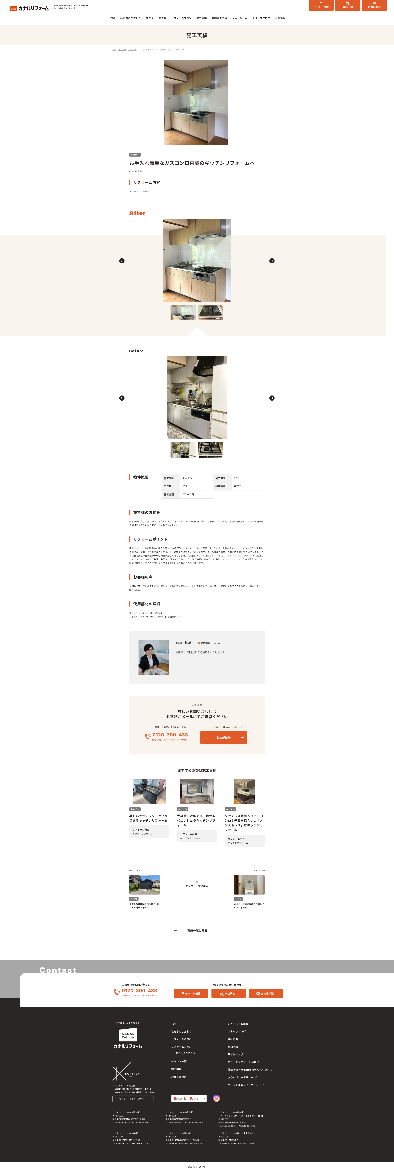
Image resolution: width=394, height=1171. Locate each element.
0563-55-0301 (229, 1125)
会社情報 (280, 18)
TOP (113, 18)
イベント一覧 (179, 1061)
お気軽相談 (374, 7)
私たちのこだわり (130, 18)
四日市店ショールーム (210, 643)
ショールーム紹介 (238, 1024)
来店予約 (348, 7)
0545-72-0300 (229, 1143)
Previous (122, 260)
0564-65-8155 (176, 1122)
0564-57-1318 (123, 1122)
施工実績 (202, 18)
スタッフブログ (261, 18)
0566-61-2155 (123, 1143)
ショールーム (239, 18)
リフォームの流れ (156, 18)
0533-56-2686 (176, 1143)
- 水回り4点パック (184, 1053)
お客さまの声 (219, 18)
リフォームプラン (181, 18)
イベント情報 (321, 7)
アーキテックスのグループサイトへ (131, 1098)
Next (272, 260)
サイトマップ (235, 1054)
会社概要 (233, 1039)
